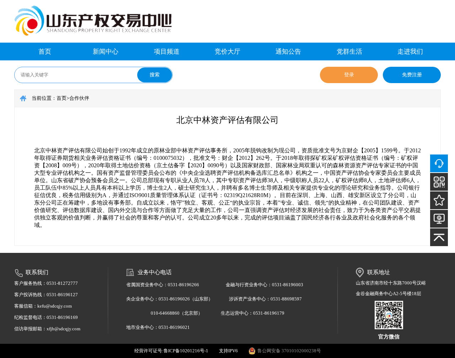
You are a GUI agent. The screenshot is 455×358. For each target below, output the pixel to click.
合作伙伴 (79, 98)
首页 (44, 51)
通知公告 (288, 51)
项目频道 (167, 51)
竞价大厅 (227, 51)
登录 (349, 74)
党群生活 (349, 51)
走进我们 (410, 51)
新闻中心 (105, 51)
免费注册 (412, 74)
